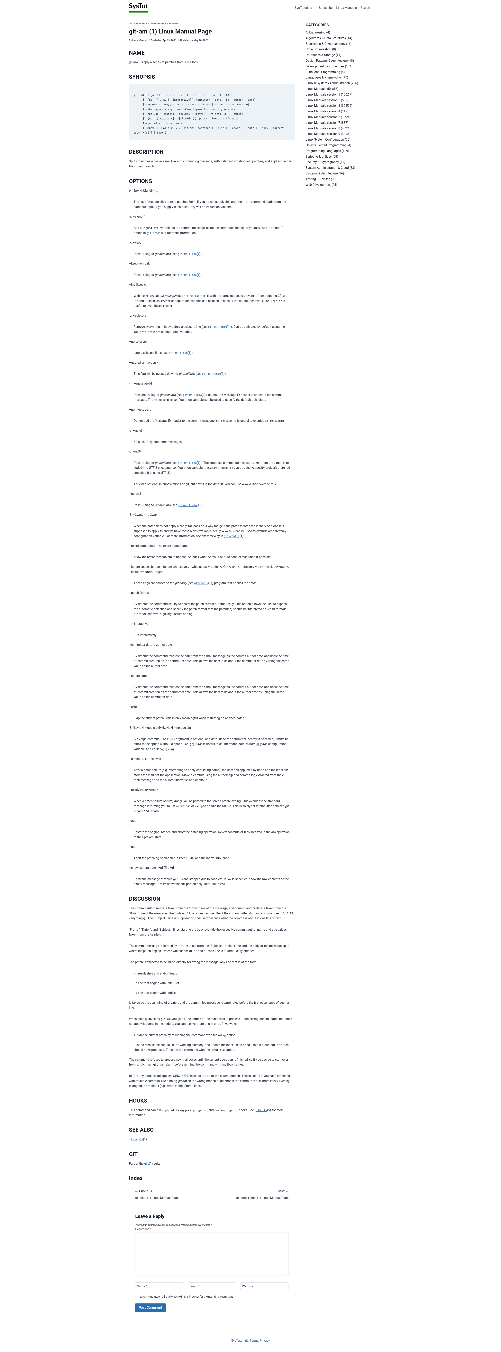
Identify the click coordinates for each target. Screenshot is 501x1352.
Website (247, 1286)
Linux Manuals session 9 (323, 134)
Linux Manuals (346, 8)
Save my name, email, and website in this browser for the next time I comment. (187, 1296)
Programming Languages (323, 151)
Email (194, 1286)
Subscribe (325, 8)
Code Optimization (318, 49)
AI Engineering (315, 32)
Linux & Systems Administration (328, 83)
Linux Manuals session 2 (323, 100)
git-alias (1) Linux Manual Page (156, 1195)
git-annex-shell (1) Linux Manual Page (262, 1195)
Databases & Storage (320, 55)
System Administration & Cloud (327, 168)
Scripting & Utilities (319, 156)
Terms (254, 1340)
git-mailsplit (194, 295)
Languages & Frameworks (324, 77)
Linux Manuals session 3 (323, 105)
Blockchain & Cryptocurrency (325, 44)
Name (142, 1286)
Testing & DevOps (318, 179)
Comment (143, 1229)
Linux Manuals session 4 (323, 111)
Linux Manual (139, 40)
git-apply (201, 583)
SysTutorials (239, 1340)
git (146, 1163)
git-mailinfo (187, 254)
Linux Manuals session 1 (165, 23)
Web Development (318, 185)
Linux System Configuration (325, 139)
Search (365, 8)
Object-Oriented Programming (326, 145)
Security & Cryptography (322, 162)
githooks (261, 1110)
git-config (232, 536)
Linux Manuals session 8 (323, 128)
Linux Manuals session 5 (323, 117)
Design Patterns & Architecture (327, 60)
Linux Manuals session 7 (323, 123)
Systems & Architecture (322, 173)
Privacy (265, 1340)
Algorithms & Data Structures (326, 38)
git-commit (154, 233)
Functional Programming (323, 72)
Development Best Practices (325, 66)
